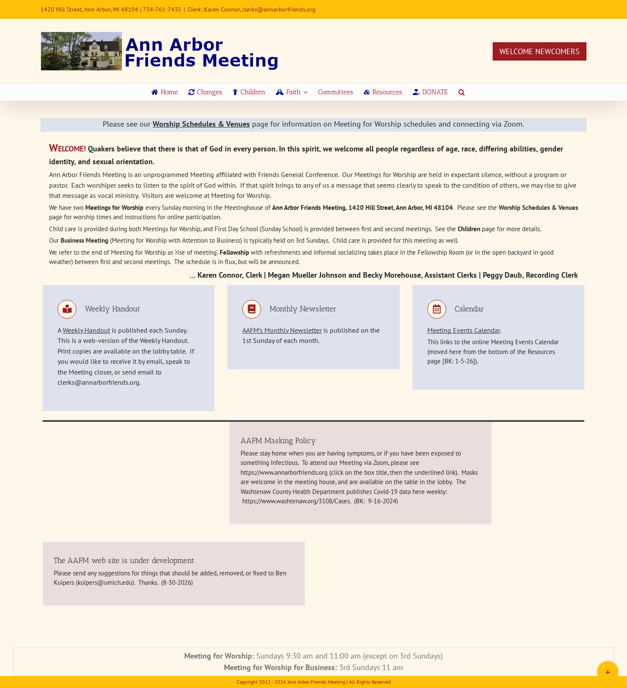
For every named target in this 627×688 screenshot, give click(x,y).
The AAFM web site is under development (124, 560)
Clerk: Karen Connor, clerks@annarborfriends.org (252, 9)
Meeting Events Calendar (463, 330)
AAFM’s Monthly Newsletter (282, 330)
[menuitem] (164, 92)
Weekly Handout (86, 330)
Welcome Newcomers (539, 51)
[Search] (462, 92)
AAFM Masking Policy (278, 440)
